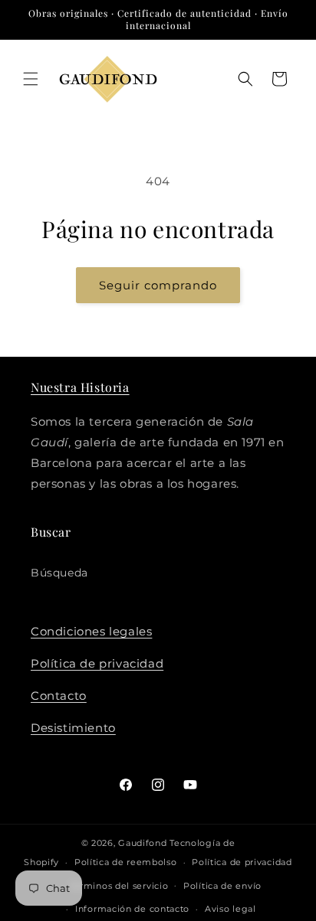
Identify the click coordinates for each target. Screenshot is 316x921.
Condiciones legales (91, 631)
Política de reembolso (125, 862)
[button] (31, 79)
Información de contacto (132, 908)
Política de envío (222, 885)
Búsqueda (59, 573)
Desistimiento (73, 727)
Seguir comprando (158, 285)
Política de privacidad (97, 663)
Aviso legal (230, 908)
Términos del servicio (119, 885)
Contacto (59, 695)
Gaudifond (142, 843)
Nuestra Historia (80, 387)
